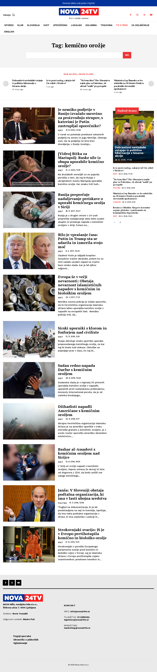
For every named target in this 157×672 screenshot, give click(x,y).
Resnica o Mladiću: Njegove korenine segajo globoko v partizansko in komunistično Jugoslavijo (131, 210)
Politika (62, 503)
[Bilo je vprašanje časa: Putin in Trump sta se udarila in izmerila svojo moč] (29, 251)
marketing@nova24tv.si (77, 628)
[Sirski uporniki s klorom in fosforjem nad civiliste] (29, 339)
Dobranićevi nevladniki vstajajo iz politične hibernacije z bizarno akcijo (27, 83)
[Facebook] (130, 15)
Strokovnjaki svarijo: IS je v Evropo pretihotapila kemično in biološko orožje (82, 533)
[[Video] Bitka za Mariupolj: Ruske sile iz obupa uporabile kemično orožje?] (29, 169)
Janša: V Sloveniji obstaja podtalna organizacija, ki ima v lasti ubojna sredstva (82, 494)
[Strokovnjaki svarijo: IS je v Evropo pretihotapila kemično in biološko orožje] (29, 544)
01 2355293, (83, 617)
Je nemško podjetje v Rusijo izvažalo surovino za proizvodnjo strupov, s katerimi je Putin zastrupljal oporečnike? (80, 117)
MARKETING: (70, 625)
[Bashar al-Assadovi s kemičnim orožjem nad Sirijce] (29, 462)
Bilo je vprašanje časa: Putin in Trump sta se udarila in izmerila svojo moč (80, 240)
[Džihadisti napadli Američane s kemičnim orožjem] (29, 421)
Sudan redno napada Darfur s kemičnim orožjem (76, 369)
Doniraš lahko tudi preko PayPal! (78, 3)
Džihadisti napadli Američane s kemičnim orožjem (79, 410)
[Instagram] (137, 15)
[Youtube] (151, 15)
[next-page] (151, 83)
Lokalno (117, 202)
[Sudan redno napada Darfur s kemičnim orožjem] (29, 380)
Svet (60, 130)
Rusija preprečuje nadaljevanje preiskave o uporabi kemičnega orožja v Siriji (81, 200)
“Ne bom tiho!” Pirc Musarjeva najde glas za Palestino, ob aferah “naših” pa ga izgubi (95, 83)
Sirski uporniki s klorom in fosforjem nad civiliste (82, 330)
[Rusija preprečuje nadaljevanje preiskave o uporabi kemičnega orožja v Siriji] (29, 210)
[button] (9, 15)
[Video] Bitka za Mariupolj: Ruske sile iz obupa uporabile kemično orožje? (81, 159)
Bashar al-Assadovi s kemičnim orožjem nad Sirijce (79, 453)
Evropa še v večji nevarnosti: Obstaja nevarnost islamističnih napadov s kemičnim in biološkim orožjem (79, 284)
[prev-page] (6, 83)
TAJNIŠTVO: (70, 617)
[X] (144, 15)
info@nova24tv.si (80, 611)
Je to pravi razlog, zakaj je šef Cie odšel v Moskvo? (60, 82)
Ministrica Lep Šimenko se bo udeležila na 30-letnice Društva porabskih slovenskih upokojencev (129, 84)
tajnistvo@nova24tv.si (76, 619)
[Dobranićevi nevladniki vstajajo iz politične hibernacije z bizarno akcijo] (133, 137)
